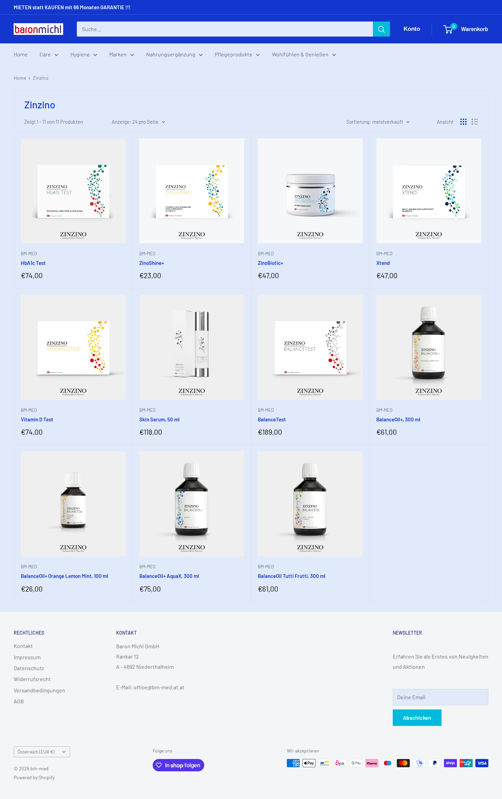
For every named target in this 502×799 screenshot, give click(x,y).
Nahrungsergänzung (170, 54)
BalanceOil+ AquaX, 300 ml (169, 576)
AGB (19, 701)
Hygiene (80, 54)
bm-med (29, 253)
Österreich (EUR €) (36, 752)
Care (45, 54)
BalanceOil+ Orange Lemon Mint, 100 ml (64, 576)
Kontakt (23, 645)
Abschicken (417, 717)
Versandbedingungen (39, 690)
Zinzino (40, 78)
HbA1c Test (33, 263)
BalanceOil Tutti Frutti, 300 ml (291, 576)
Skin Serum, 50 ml (159, 419)
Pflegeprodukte (233, 54)
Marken (118, 54)
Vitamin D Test (37, 419)
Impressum (27, 657)
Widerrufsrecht (32, 679)
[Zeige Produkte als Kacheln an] (463, 122)
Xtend (383, 263)
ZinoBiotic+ (270, 263)
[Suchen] (381, 29)
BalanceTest (272, 419)
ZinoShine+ (151, 263)
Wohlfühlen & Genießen (300, 54)
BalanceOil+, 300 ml (398, 419)
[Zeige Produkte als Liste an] (475, 122)
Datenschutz (29, 668)
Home (21, 54)
